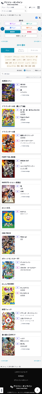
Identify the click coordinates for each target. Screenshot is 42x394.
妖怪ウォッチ (7, 309)
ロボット (34, 63)
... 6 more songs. (25, 171)
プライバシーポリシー (21, 380)
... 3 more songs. (25, 323)
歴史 (18, 66)
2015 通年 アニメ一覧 (15, 15)
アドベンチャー (30, 56)
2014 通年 (37, 41)
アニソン (28, 70)
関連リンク (38, 70)
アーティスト (34, 50)
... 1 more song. (24, 95)
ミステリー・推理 (10, 60)
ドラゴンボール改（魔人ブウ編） (14, 106)
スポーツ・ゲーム (32, 60)
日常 (24, 60)
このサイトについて (21, 372)
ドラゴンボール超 (8, 132)
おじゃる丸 (6, 208)
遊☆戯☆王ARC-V (8, 335)
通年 (13, 32)
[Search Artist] (25, 11)
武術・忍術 (28, 66)
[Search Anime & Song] (25, 7)
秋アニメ (29, 28)
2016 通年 (5, 41)
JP (30, 7)
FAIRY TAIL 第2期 (8, 157)
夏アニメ (12, 28)
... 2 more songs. (25, 122)
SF (36, 56)
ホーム (4, 15)
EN (34, 7)
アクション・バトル (18, 56)
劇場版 (29, 32)
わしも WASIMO (8, 284)
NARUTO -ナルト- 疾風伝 (11, 182)
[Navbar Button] (38, 9)
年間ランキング (21, 36)
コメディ (19, 60)
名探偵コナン (7, 81)
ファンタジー (8, 56)
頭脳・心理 (8, 63)
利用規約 (21, 376)
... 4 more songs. (25, 197)
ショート (27, 63)
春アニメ (29, 23)
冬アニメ (12, 23)
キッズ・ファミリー (18, 63)
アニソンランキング (21, 50)
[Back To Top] (37, 390)
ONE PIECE (6, 233)
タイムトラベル (11, 66)
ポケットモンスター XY (10, 258)
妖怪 (33, 66)
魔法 (22, 66)
